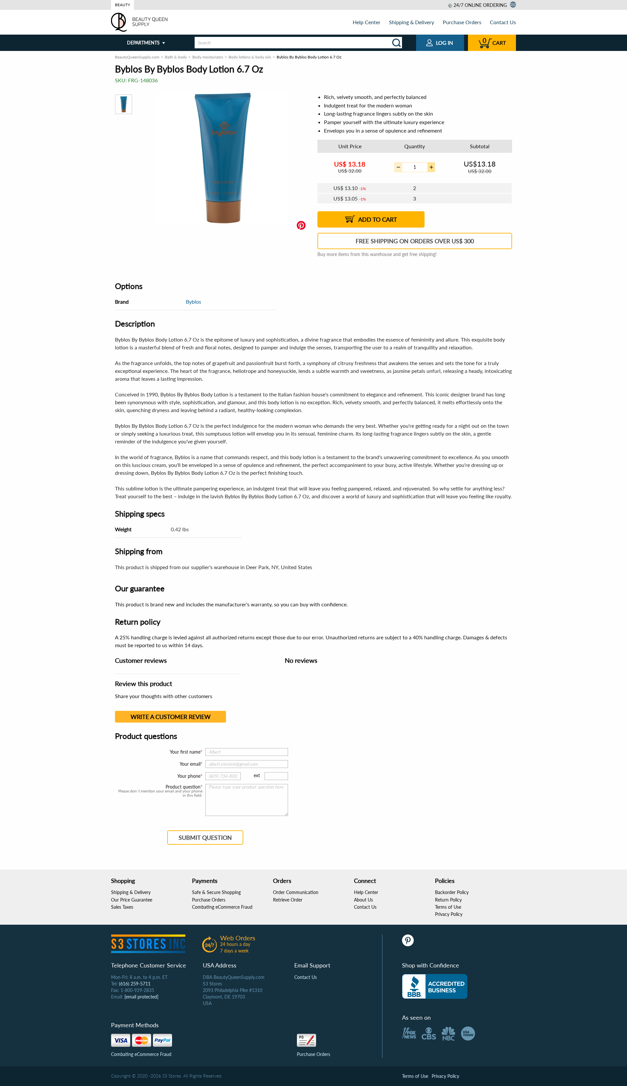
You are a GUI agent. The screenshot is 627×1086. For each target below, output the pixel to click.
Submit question (205, 837)
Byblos (193, 301)
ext (257, 775)
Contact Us (503, 22)
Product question (183, 787)
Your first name (185, 752)
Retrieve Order (287, 899)
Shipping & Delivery (411, 22)
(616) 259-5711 (135, 983)
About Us (363, 899)
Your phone (189, 776)
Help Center (366, 22)
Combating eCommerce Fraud (222, 907)
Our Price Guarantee (131, 899)
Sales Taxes (122, 907)
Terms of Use (448, 907)
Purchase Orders (462, 22)
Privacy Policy (448, 914)
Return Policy (448, 899)
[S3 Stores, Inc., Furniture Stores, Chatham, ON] (434, 986)
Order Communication (295, 892)
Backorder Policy (452, 892)
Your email (190, 764)
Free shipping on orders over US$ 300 (415, 241)
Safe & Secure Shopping (216, 892)
